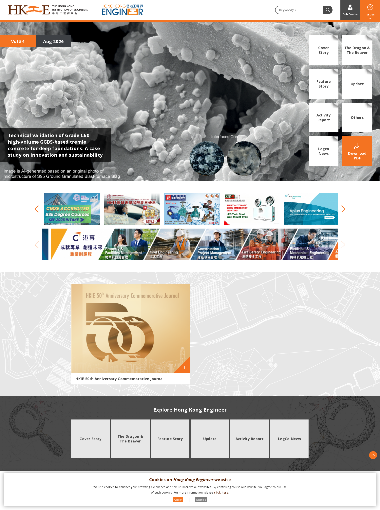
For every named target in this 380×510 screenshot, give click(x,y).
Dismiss (201, 499)
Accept (178, 499)
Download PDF (357, 155)
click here (221, 492)
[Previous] (38, 209)
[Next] (341, 209)
